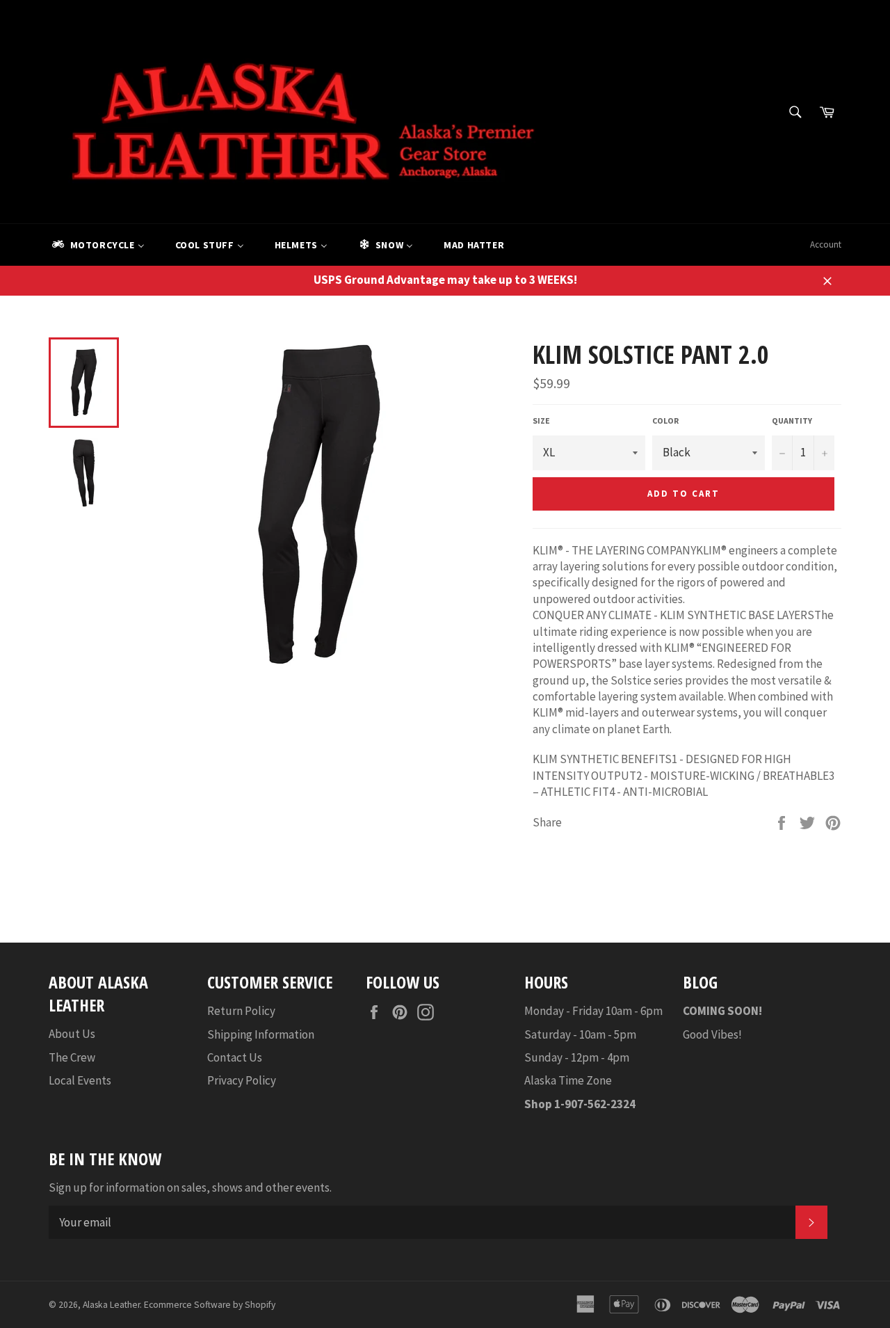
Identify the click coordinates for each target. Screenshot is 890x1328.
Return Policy (241, 1010)
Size (541, 420)
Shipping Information (260, 1034)
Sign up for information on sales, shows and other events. (190, 1187)
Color (665, 420)
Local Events (80, 1080)
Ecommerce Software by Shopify (209, 1305)
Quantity (792, 420)
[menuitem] (97, 245)
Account (825, 244)
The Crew (72, 1057)
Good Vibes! (712, 1034)
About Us (72, 1033)
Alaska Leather (111, 1305)
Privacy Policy (241, 1080)
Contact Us (234, 1057)
